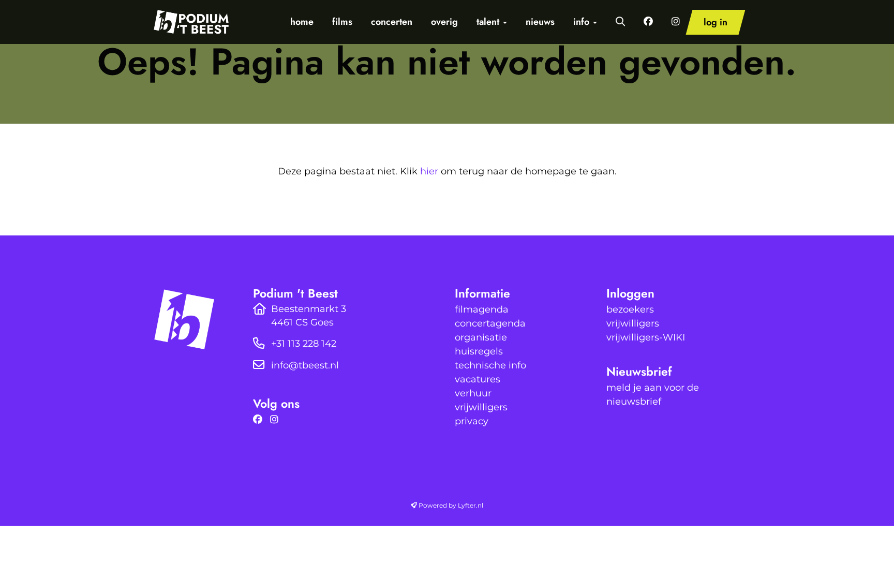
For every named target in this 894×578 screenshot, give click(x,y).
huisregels (479, 351)
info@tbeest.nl (305, 365)
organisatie (481, 337)
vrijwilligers (481, 407)
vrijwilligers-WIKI (645, 337)
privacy (471, 421)
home (302, 21)
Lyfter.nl (470, 505)
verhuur (473, 393)
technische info (490, 365)
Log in (715, 22)
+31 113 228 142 (303, 343)
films (342, 21)
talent (489, 21)
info (582, 21)
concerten (391, 21)
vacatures (477, 379)
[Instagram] (277, 419)
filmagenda (482, 309)
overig (444, 21)
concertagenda (490, 323)
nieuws (540, 21)
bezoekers (630, 309)
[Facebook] (260, 419)
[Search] (620, 21)
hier (429, 171)
